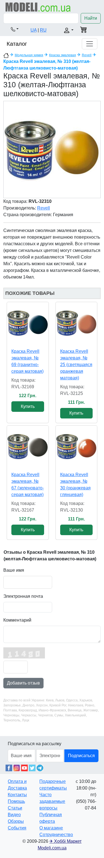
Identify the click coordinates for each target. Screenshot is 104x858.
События (17, 828)
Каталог (17, 44)
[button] (15, 29)
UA (34, 30)
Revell (87, 55)
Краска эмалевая (62, 55)
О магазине (51, 828)
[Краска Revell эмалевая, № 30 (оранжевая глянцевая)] (76, 446)
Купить (28, 406)
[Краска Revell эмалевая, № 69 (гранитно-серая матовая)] (28, 323)
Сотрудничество (56, 834)
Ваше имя (13, 570)
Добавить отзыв (23, 683)
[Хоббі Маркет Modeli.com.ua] (38, 6)
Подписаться (81, 755)
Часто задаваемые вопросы (52, 801)
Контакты (17, 794)
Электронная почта (23, 596)
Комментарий (17, 620)
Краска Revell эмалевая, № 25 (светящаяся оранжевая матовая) (76, 364)
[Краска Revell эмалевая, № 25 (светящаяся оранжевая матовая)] (76, 323)
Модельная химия (29, 55)
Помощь (16, 801)
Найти (90, 18)
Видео (14, 814)
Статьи (15, 808)
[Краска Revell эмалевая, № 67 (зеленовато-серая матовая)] (28, 446)
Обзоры (16, 821)
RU (43, 30)
